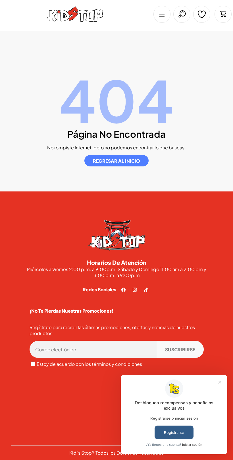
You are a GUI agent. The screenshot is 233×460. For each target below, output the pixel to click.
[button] (161, 14)
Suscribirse (180, 349)
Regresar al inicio (116, 161)
